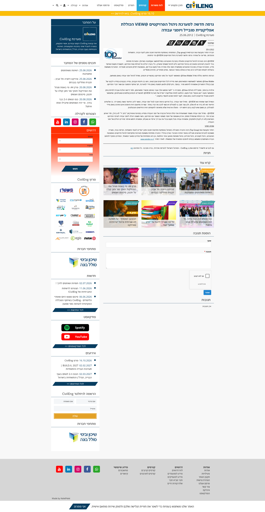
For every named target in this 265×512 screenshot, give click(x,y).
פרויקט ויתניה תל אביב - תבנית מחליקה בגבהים (162, 191)
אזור (91, 154)
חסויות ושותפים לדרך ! (67, 283)
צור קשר (206, 486)
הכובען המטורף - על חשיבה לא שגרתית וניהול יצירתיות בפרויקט (122, 222)
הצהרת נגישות (203, 480)
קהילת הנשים (207, 203)
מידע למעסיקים (175, 476)
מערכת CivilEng (205, 35)
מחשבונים (123, 470)
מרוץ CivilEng (207, 170)
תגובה (207, 251)
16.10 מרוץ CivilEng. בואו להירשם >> (132, 13)
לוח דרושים (177, 470)
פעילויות (206, 473)
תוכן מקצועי (176, 5)
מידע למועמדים (175, 473)
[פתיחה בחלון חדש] (171, 43)
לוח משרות (157, 5)
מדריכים (171, 203)
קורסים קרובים (148, 470)
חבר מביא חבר (176, 480)
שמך (209, 240)
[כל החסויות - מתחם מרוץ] (75, 240)
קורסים (142, 5)
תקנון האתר (204, 476)
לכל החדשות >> (75, 310)
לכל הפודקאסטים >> (75, 346)
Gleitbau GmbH (168, 170)
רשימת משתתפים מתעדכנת (198, 192)
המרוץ (131, 5)
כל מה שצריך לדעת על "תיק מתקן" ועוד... (160, 223)
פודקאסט (118, 5)
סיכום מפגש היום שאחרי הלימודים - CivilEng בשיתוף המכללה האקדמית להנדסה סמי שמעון (73, 300)
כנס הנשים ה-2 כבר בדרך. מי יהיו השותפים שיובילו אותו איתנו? (198, 222)
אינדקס (206, 490)
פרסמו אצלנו (103, 5)
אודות (207, 470)
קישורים (124, 473)
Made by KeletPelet (61, 498)
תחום (90, 136)
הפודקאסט (205, 493)
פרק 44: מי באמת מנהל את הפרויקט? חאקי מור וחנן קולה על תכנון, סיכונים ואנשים (121, 189)
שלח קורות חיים (175, 483)
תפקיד (90, 145)
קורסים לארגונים (147, 473)
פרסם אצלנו (204, 483)
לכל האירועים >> (75, 383)
